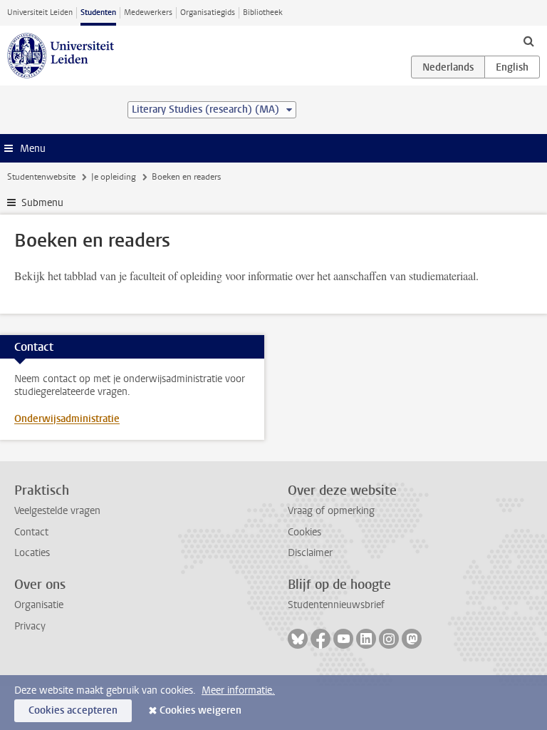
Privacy (30, 626)
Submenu (42, 203)
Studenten (98, 12)
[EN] (512, 67)
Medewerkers (148, 12)
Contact (31, 532)
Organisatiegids (207, 12)
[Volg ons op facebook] (320, 639)
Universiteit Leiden (40, 12)
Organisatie (38, 605)
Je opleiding (113, 176)
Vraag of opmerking (331, 511)
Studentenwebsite (41, 176)
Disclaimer (310, 553)
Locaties (32, 553)
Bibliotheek (263, 12)
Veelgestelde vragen (57, 511)
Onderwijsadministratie (67, 419)
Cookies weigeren (200, 710)
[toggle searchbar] (528, 40)
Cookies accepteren (73, 710)
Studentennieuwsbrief (336, 605)
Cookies (304, 532)
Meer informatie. (238, 690)
